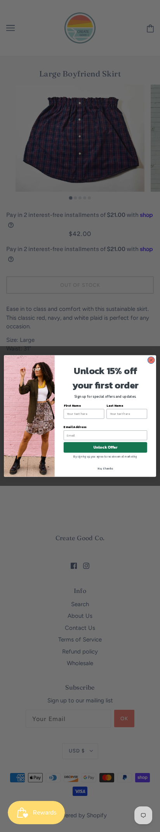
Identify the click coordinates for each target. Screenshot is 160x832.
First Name (72, 405)
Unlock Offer (105, 447)
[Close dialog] (151, 360)
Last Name (114, 405)
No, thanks (105, 468)
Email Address (75, 427)
